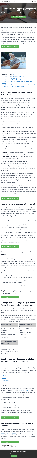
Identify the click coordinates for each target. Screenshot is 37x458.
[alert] (18, 454)
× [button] (36, 450)
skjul (13, 74)
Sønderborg (5, 375)
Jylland (2, 433)
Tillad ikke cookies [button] (22, 456)
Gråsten (4, 378)
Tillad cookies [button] (14, 456)
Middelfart (4, 383)
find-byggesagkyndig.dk (24, 390)
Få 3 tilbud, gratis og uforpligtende (18, 16)
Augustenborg (5, 380)
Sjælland (14, 433)
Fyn (7, 433)
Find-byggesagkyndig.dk (8, 1)
